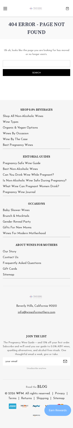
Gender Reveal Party (17, 221)
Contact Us (10, 257)
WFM (20, 393)
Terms (12, 398)
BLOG (42, 386)
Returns (26, 398)
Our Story (9, 251)
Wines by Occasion (15, 133)
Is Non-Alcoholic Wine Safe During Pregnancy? (34, 180)
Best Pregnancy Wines (18, 145)
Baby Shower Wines (16, 210)
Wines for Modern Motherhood (24, 233)
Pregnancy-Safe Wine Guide (21, 163)
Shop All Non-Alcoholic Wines (23, 116)
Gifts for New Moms (17, 227)
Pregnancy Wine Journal (19, 192)
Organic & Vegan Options (20, 127)
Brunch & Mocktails (16, 216)
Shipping (42, 398)
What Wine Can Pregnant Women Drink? (31, 186)
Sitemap (8, 274)
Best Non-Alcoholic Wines (20, 169)
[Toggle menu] (5, 8)
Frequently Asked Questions (22, 263)
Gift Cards (10, 268)
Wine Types (10, 122)
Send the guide (65, 361)
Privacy (60, 393)
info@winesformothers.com (36, 312)
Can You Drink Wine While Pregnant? (28, 174)
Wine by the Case (15, 139)
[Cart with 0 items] (67, 8)
